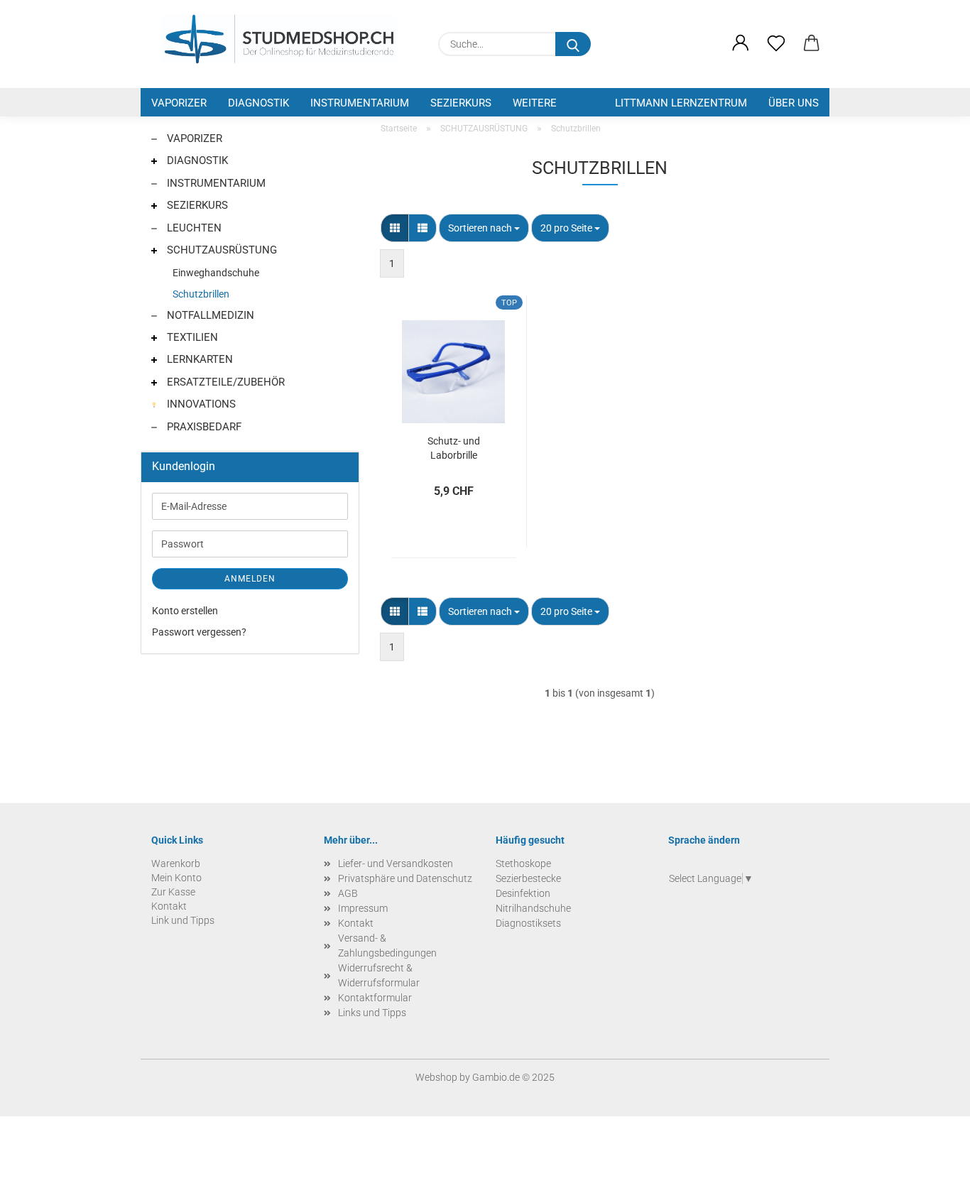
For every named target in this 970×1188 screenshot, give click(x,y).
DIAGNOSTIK (258, 103)
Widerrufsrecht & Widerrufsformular (379, 975)
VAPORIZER (179, 103)
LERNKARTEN (198, 359)
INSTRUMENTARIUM (359, 103)
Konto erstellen (185, 610)
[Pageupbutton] (931, 1166)
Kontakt (356, 923)
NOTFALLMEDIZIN (209, 315)
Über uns (793, 103)
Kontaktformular (375, 997)
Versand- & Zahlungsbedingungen (387, 945)
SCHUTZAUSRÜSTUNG (220, 250)
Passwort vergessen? (199, 632)
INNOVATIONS (200, 404)
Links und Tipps (372, 1012)
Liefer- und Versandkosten (395, 863)
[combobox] (484, 228)
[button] (740, 44)
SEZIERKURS (460, 103)
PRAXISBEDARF (202, 426)
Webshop (436, 1077)
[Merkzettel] (776, 44)
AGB (348, 893)
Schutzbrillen (201, 294)
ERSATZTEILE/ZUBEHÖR (224, 382)
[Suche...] (573, 44)
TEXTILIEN (191, 337)
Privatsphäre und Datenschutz (405, 878)
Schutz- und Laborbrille (453, 447)
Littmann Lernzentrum (681, 103)
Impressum (363, 908)
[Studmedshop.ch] (279, 39)
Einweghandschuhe (216, 272)
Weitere (535, 103)
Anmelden (250, 579)
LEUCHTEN (193, 228)
